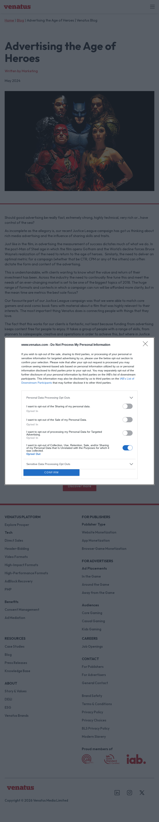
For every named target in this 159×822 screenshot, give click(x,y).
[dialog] (79, 411)
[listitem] (79, 398)
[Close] (146, 345)
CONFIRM (51, 472)
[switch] (128, 406)
